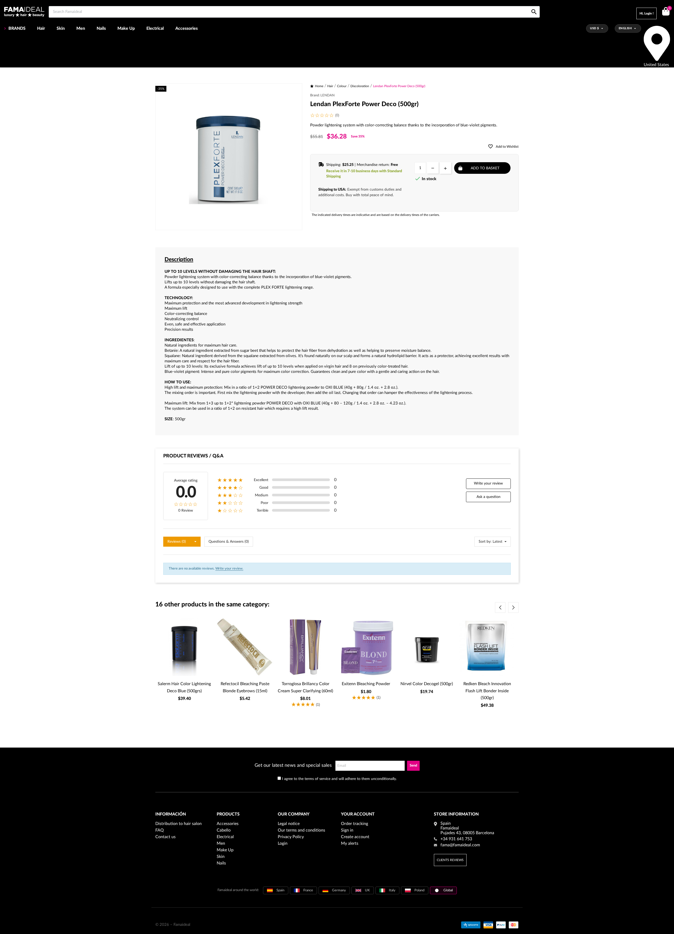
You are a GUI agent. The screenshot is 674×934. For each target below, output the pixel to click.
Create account (355, 837)
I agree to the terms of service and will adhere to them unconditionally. (339, 779)
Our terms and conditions (301, 830)
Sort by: (485, 541)
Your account (358, 814)
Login (283, 843)
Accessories (186, 28)
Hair (41, 28)
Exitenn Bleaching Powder (366, 684)
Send (413, 765)
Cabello (224, 830)
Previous (500, 607)
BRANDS (17, 28)
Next (513, 607)
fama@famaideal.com (460, 845)
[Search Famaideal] (534, 6)
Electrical (155, 28)
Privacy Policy (291, 837)
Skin (61, 28)
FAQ (159, 830)
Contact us (165, 837)
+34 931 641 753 (456, 839)
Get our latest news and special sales (293, 765)
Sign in (347, 830)
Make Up (126, 28)
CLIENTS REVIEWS (450, 860)
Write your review (488, 483)
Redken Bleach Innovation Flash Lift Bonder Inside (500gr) (487, 691)
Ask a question (488, 497)
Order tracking (354, 824)
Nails (101, 28)
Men (80, 28)
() (669, 8)
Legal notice (289, 824)
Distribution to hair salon (178, 824)
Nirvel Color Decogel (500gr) (426, 684)
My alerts (349, 843)
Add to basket (485, 168)
